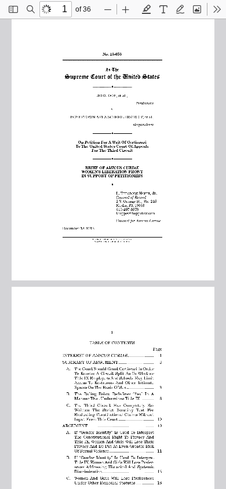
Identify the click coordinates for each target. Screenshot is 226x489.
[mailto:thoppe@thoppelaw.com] (135, 212)
